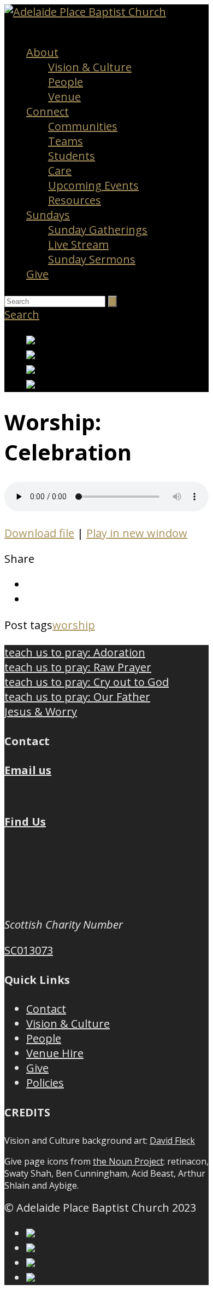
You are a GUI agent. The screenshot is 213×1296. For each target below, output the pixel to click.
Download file (39, 533)
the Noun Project (128, 1161)
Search (21, 314)
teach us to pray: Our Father (77, 696)
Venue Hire (55, 1053)
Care (60, 170)
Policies (45, 1082)
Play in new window (136, 533)
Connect (47, 111)
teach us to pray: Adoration (74, 652)
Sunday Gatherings (97, 229)
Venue (64, 96)
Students (71, 155)
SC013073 (28, 950)
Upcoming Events (93, 185)
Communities (82, 126)
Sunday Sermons (91, 259)
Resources (74, 200)
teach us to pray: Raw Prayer (77, 667)
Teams (65, 141)
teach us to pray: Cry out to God (86, 682)
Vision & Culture (90, 67)
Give (37, 274)
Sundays (48, 215)
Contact (46, 1008)
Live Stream (78, 244)
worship (73, 625)
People (65, 81)
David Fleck (172, 1140)
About (42, 52)
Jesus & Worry (40, 711)
